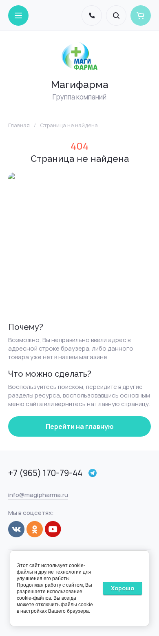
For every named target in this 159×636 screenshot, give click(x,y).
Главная (19, 125)
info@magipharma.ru (38, 494)
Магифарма (79, 84)
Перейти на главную (80, 426)
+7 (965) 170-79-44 (45, 473)
